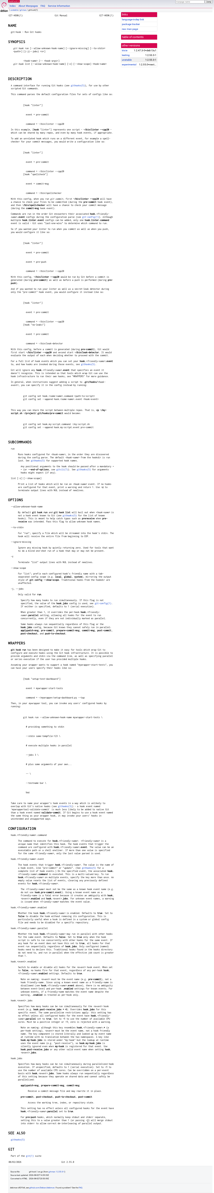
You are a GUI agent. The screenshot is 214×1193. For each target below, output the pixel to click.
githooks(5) (78, 85)
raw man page (130, 29)
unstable (14, 10)
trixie (124, 50)
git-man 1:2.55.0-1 (57, 1172)
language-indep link (133, 19)
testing (126, 55)
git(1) (30, 1156)
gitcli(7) (62, 469)
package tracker (131, 24)
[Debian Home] (4, 6)
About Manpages (28, 5)
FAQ (43, 5)
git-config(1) (90, 217)
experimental (129, 64)
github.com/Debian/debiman (42, 1188)
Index (13, 5)
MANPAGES (14, 1)
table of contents (133, 37)
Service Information (59, 5)
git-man (23, 10)
